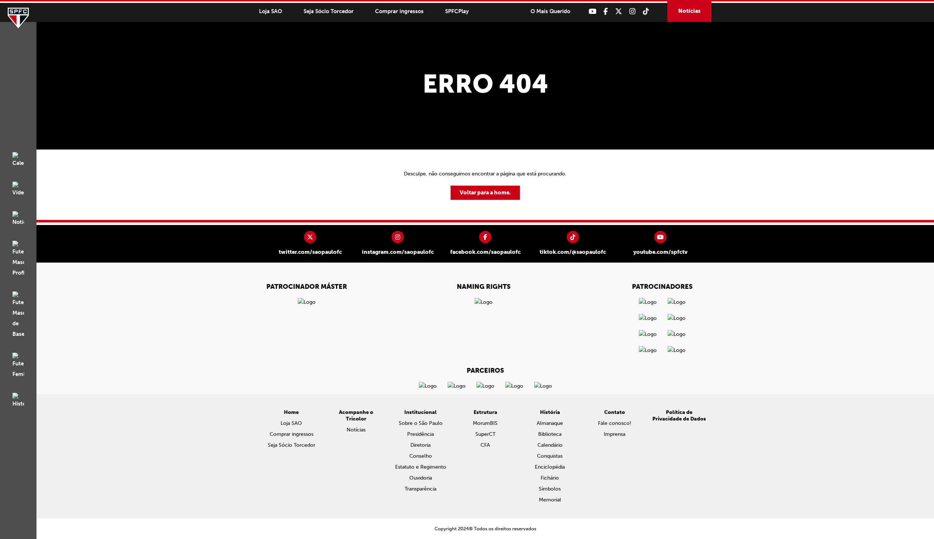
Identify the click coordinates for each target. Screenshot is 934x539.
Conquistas (550, 456)
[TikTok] (646, 11)
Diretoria (420, 445)
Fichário (550, 478)
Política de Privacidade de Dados (679, 415)
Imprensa (614, 434)
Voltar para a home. (485, 192)
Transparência (420, 489)
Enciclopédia (550, 467)
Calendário (550, 445)
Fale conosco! (614, 423)
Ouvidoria (420, 478)
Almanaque (550, 423)
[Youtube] (592, 11)
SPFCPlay (457, 11)
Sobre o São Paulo (421, 423)
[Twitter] (618, 11)
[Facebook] (605, 11)
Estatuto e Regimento (420, 467)
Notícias (689, 11)
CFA (485, 445)
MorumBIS (485, 423)
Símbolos (550, 489)
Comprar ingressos (399, 11)
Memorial (550, 500)
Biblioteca (549, 434)
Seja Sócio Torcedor (329, 11)
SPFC (18, 18)
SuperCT (485, 434)
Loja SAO (270, 11)
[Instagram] (632, 11)
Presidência (420, 434)
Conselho (420, 456)
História (550, 412)
